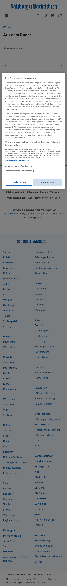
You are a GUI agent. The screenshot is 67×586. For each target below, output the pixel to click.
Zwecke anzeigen (19, 182)
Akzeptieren (47, 182)
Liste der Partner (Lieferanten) (17, 160)
